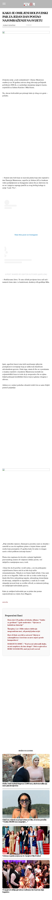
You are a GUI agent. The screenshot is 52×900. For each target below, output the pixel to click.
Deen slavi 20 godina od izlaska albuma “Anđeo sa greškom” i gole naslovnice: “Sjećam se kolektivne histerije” (26, 622)
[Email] (31, 736)
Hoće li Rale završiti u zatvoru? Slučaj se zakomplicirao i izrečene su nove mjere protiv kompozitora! (25, 637)
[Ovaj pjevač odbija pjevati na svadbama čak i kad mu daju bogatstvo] (26, 874)
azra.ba (5, 602)
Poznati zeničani (9, 25)
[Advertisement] (26, 136)
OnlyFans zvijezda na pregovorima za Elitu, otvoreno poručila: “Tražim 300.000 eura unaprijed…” (24, 821)
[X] (20, 736)
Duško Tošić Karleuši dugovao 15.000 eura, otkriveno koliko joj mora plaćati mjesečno (24, 785)
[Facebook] (14, 736)
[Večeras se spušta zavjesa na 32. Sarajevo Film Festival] (26, 840)
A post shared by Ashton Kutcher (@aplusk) (26, 274)
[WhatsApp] (26, 736)
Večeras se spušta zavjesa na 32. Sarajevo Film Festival (21, 856)
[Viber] (37, 736)
